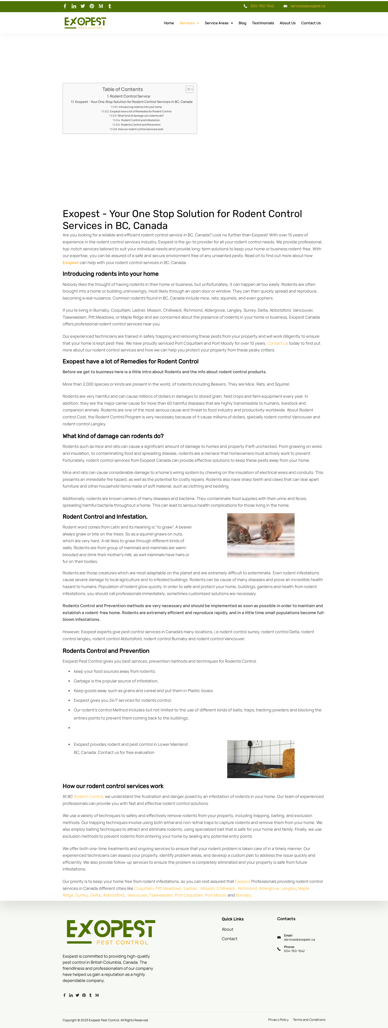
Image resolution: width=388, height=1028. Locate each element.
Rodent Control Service (130, 96)
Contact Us (311, 22)
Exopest (242, 881)
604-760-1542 (262, 5)
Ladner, (190, 888)
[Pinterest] (92, 6)
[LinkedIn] (74, 6)
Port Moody (216, 895)
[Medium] (101, 6)
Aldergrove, (269, 888)
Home (169, 22)
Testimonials (263, 22)
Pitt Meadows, (169, 888)
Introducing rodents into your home (140, 107)
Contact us (277, 343)
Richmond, (248, 888)
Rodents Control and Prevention (140, 125)
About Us (288, 22)
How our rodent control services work (140, 129)
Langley (288, 888)
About (227, 929)
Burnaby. (244, 895)
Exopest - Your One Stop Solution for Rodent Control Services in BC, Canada (133, 101)
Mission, (208, 888)
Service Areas (217, 22)
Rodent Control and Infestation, (140, 120)
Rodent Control (88, 796)
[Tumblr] (110, 6)
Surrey (81, 895)
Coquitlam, (144, 888)
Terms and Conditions (309, 1020)
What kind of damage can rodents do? (141, 116)
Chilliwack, (226, 888)
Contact (229, 938)
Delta (95, 895)
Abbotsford (113, 895)
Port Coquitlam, (189, 895)
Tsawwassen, (161, 895)
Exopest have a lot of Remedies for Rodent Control (140, 111)
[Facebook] (65, 6)
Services (187, 22)
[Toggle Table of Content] (187, 89)
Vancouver (137, 895)
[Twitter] (83, 6)
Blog (242, 22)
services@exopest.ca (308, 5)
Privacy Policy (278, 1020)
